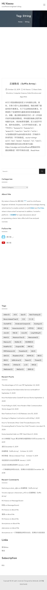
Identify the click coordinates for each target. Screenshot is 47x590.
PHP (30, 346)
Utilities (16, 365)
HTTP (31, 328)
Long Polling (35, 333)
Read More (35, 150)
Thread (38, 360)
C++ (31, 319)
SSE (39, 355)
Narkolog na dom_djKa (10, 488)
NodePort (7, 346)
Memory (7, 342)
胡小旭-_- (10, 237)
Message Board (17, 501)
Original (20, 346)
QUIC (6, 355)
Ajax (23, 314)
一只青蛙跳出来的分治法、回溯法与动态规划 (18, 469)
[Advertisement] (23, 54)
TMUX (6, 365)
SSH (6, 360)
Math (6, 337)
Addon (6, 314)
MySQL (18, 342)
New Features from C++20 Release (14, 414)
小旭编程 (13, 215)
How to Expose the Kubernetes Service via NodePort (21, 390)
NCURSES (29, 342)
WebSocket (8, 369)
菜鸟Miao (5, 547)
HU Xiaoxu (7, 3)
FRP (6, 328)
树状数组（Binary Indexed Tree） (14, 456)
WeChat (20, 369)
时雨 (3, 505)
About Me (15, 510)
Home (20, 22)
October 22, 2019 (14, 89)
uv (25, 365)
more (25, 200)
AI (15, 314)
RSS (3, 565)
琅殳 (3, 551)
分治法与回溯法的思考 (10, 465)
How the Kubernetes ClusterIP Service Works (18, 398)
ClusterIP (7, 324)
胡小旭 (9, 243)
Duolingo (38, 324)
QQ (33, 351)
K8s (15, 333)
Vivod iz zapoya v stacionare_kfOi (14, 493)
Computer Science (20, 93)
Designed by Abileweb (31, 581)
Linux (24, 333)
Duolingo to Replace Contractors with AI (16, 418)
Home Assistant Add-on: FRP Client (14, 434)
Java (6, 333)
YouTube (41, 208)
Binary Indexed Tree (11, 319)
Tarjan (28, 360)
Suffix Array (16, 360)
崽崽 (3, 514)
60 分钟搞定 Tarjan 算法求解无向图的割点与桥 (18, 439)
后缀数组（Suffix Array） (24, 83)
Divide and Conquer (22, 324)
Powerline (23, 351)
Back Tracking (35, 314)
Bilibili (32, 208)
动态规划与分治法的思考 (10, 460)
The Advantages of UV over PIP (13, 385)
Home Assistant (18, 328)
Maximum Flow (18, 337)
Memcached (33, 337)
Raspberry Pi (18, 355)
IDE (40, 328)
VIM (34, 365)
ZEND (30, 369)
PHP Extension (9, 351)
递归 (3, 447)
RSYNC (30, 355)
